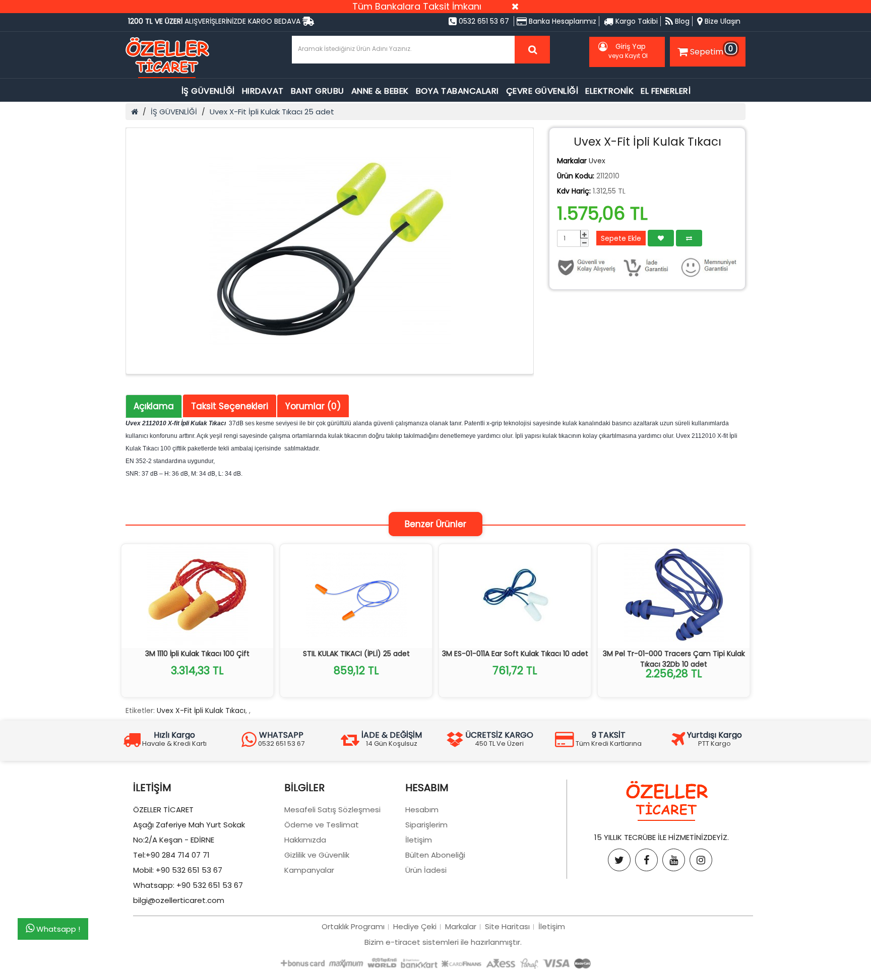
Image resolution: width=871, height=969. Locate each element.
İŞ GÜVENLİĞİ (208, 91)
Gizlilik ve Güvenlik (316, 855)
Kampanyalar (309, 870)
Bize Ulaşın (721, 21)
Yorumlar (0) (313, 406)
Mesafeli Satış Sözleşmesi (332, 809)
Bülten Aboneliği (435, 855)
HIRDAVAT (263, 91)
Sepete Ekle (621, 238)
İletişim (418, 839)
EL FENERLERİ (666, 91)
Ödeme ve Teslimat (321, 824)
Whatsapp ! (57, 929)
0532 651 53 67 (483, 21)
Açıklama (154, 406)
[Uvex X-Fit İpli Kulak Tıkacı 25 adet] (330, 250)
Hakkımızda (305, 839)
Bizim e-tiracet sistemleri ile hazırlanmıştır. (443, 942)
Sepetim (711, 50)
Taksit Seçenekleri (229, 406)
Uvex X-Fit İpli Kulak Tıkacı (201, 710)
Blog (681, 21)
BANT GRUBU (317, 91)
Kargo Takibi (635, 21)
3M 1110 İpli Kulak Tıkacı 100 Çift (197, 654)
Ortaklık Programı (353, 926)
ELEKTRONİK (609, 91)
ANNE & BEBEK (380, 91)
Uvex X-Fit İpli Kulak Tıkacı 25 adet (272, 111)
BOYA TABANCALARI (457, 91)
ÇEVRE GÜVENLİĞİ (542, 91)
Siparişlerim (426, 824)
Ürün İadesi (426, 870)
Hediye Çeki (415, 926)
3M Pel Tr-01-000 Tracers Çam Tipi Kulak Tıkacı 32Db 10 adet (674, 659)
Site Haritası (507, 926)
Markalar (460, 926)
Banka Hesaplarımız (561, 21)
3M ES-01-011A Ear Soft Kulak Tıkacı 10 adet (515, 654)
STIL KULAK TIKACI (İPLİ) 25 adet (356, 654)
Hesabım (422, 809)
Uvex (597, 161)
